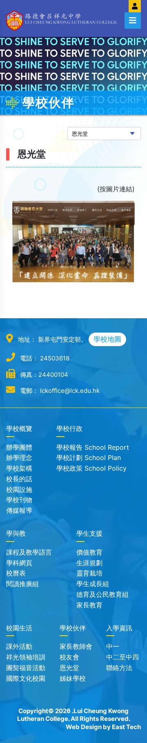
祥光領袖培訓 (25, 657)
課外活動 (19, 646)
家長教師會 (76, 646)
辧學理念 (19, 457)
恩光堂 (69, 668)
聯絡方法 (119, 668)
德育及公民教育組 (102, 594)
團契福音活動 (25, 668)
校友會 (69, 657)
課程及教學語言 (29, 552)
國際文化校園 (25, 678)
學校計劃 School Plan (88, 457)
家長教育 (89, 605)
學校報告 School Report (92, 447)
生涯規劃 (89, 563)
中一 (112, 646)
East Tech (126, 727)
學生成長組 (92, 584)
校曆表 (16, 573)
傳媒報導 (19, 510)
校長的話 (19, 479)
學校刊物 (19, 500)
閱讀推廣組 (22, 584)
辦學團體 (19, 447)
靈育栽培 (89, 573)
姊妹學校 (73, 678)
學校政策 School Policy (91, 468)
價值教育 (89, 552)
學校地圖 (107, 339)
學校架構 (19, 468)
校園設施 (19, 489)
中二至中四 (122, 657)
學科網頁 (19, 563)
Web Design (84, 727)
